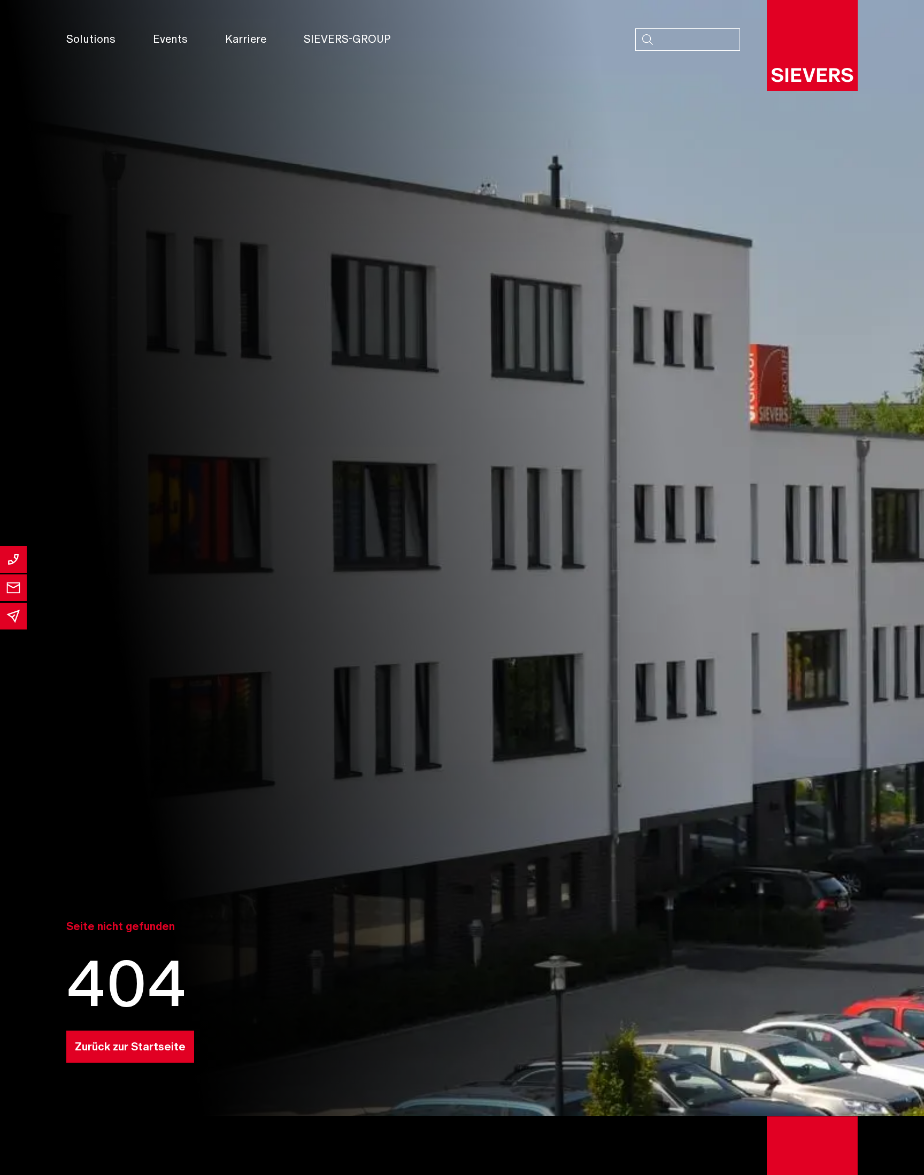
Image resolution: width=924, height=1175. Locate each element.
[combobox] (688, 39)
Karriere (245, 39)
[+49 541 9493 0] (13, 559)
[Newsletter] (13, 616)
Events (170, 39)
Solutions (91, 39)
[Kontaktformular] (13, 587)
